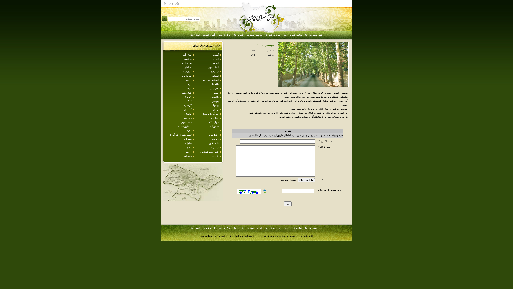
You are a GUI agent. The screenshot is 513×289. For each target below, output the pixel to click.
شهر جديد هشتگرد (209, 151)
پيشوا (216, 105)
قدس (189, 80)
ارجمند (215, 63)
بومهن (216, 92)
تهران (216, 109)
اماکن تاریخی (224, 34)
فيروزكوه (187, 75)
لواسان (188, 113)
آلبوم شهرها (209, 34)
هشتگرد (188, 156)
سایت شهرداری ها (293, 34)
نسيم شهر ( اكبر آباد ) (181, 134)
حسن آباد (214, 126)
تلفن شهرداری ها (313, 34)
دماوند (216, 130)
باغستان (214, 84)
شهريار (215, 156)
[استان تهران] (193, 200)
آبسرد (216, 54)
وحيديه (188, 147)
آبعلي (216, 59)
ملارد (189, 130)
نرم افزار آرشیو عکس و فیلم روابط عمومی (221, 236)
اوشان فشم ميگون (209, 80)
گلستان (188, 109)
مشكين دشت (185, 126)
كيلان (189, 101)
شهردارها (239, 34)
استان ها (195, 34)
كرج (189, 88)
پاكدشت (214, 97)
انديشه (215, 75)
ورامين (188, 151)
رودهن (215, 139)
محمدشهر (187, 122)
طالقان (188, 67)
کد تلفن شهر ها (254, 34)
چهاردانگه (214, 122)
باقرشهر (214, 88)
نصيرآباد (188, 139)
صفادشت (187, 63)
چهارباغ (215, 118)
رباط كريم (213, 134)
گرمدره (188, 105)
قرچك (189, 84)
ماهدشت (187, 118)
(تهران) (260, 45)
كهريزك (188, 97)
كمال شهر (186, 92)
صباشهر (187, 59)
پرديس (215, 101)
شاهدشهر (214, 143)
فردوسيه (187, 71)
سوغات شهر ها (273, 34)
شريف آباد (214, 147)
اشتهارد (215, 71)
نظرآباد (188, 143)
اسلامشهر (214, 67)
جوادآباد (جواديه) (211, 113)
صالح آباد (187, 54)
